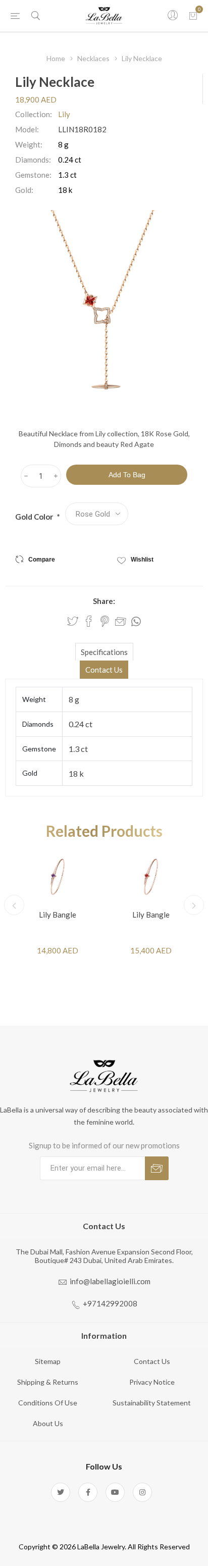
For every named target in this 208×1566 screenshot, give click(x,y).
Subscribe (157, 1168)
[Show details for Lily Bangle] (57, 876)
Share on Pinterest (104, 621)
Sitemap (48, 1361)
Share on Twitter (72, 621)
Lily (64, 114)
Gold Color (35, 516)
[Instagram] (142, 1492)
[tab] (104, 652)
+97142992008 (110, 1303)
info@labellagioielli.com (110, 1281)
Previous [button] (14, 905)
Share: (104, 600)
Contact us (152, 1361)
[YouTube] (115, 1492)
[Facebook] (87, 1492)
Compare (41, 559)
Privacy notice (152, 1382)
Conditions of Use (47, 1402)
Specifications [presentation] (104, 651)
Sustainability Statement (152, 1402)
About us (48, 1423)
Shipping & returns (47, 1382)
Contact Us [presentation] (104, 669)
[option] (57, 905)
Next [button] (194, 905)
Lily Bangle (57, 914)
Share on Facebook (88, 621)
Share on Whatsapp (136, 622)
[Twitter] (60, 1492)
